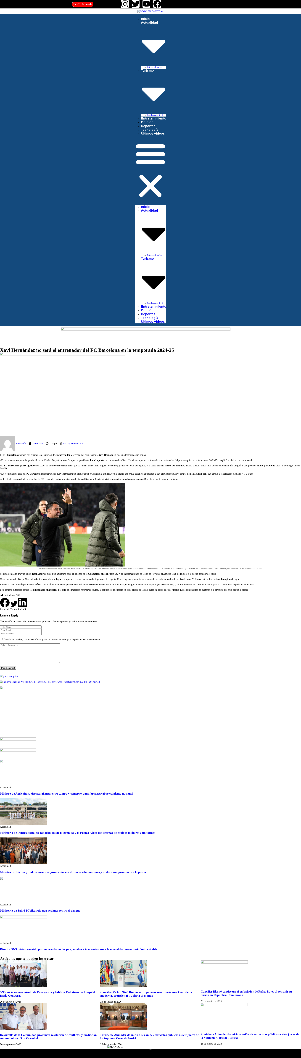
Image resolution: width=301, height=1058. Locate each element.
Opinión (147, 122)
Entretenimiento (153, 118)
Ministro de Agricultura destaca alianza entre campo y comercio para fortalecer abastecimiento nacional (66, 793)
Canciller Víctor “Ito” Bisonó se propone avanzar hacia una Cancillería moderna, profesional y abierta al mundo (146, 993)
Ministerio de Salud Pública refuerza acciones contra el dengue (40, 910)
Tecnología (149, 129)
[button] (150, 170)
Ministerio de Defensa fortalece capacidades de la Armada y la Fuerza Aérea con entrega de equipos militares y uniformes (77, 832)
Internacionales (154, 67)
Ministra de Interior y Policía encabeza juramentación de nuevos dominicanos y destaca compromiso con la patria (73, 872)
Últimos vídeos (153, 133)
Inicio (145, 19)
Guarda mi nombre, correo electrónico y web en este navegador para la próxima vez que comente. (52, 639)
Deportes (148, 126)
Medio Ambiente (155, 115)
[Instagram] (125, 4)
